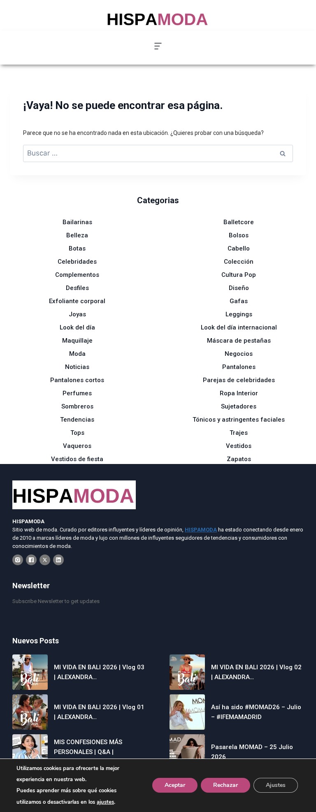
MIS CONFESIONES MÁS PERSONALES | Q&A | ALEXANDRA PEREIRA (88, 752)
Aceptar (175, 785)
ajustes (105, 802)
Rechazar (225, 785)
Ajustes (276, 785)
